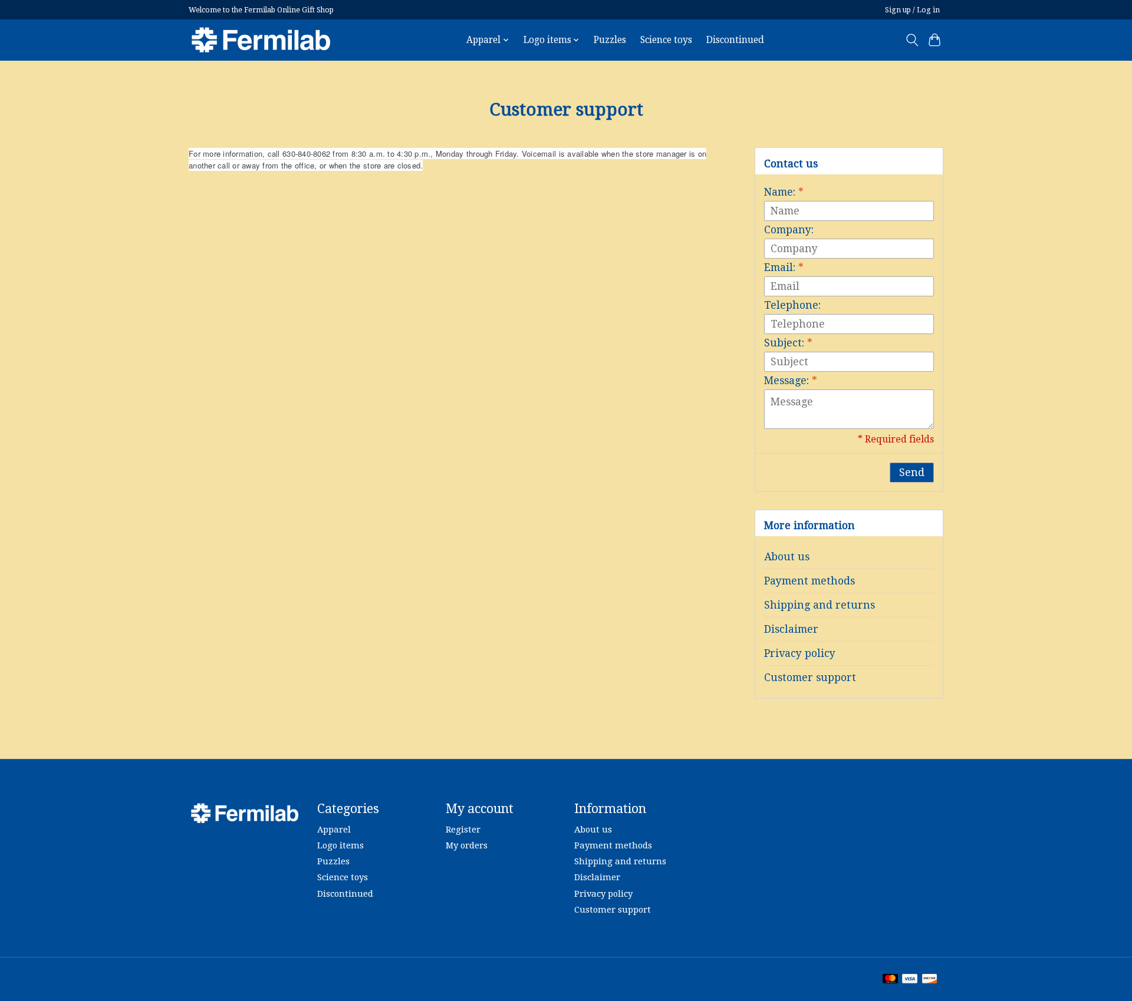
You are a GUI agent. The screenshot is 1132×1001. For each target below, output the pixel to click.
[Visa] (909, 979)
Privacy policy (799, 653)
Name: (784, 192)
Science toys (666, 40)
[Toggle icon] (911, 40)
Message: (790, 380)
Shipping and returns (819, 605)
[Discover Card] (929, 979)
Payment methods (809, 581)
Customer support (810, 677)
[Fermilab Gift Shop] (261, 40)
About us (786, 557)
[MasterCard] (890, 979)
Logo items (340, 845)
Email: (784, 267)
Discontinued (735, 40)
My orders (467, 845)
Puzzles (610, 40)
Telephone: (792, 305)
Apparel (334, 829)
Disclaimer (791, 629)
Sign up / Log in (912, 10)
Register (463, 829)
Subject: (788, 343)
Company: (789, 230)
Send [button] (911, 472)
